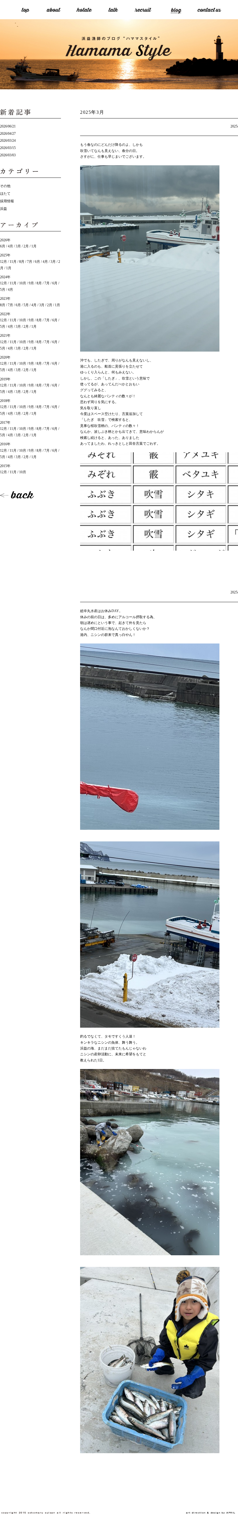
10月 (22, 283)
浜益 (3, 209)
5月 (26, 305)
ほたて (5, 194)
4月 (10, 246)
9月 (31, 283)
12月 (3, 262)
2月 (26, 246)
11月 (13, 262)
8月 (21, 262)
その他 (5, 186)
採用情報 (7, 201)
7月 (29, 262)
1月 (34, 246)
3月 (18, 246)
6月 (2, 246)
